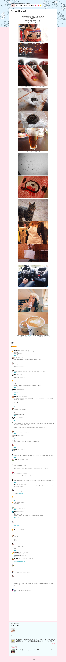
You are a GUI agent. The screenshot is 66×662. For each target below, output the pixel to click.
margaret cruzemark (17, 350)
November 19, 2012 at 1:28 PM (20, 502)
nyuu (15, 543)
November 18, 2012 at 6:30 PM (21, 435)
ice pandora (14, 2)
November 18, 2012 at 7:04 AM (19, 357)
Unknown (15, 496)
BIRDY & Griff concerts (15, 646)
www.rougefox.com (17, 578)
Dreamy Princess (17, 521)
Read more (53, 633)
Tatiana (15, 408)
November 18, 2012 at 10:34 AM (23, 396)
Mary (15, 511)
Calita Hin (15, 449)
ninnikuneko (16, 396)
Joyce (15, 489)
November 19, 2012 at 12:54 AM (21, 444)
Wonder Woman (16, 552)
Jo (14, 357)
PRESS (32, 5)
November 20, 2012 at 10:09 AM (24, 552)
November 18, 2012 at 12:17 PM (20, 422)
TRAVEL (25, 5)
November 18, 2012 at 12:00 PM (20, 417)
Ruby (15, 362)
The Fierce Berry (17, 459)
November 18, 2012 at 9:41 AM (19, 380)
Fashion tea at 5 (16, 517)
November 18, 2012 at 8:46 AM (20, 374)
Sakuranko (16, 564)
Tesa (15, 502)
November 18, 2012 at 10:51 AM (21, 408)
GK (14, 380)
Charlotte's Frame (17, 402)
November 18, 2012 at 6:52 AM (25, 350)
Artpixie (15, 444)
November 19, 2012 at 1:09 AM (21, 449)
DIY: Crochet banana (14, 635)
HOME (13, 5)
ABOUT (17, 5)
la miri (15, 374)
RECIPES (21, 5)
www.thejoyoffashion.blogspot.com (19, 561)
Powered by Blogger (34, 657)
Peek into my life (13, 346)
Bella (15, 389)
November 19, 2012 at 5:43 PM (20, 511)
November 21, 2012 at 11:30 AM (21, 575)
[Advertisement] (33, 613)
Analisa (15, 575)
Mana (15, 422)
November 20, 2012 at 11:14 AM (30, 558)
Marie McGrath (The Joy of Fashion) (20, 558)
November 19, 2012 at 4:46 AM (22, 484)
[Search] (56, 2)
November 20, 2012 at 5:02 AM (21, 529)
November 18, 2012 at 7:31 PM (19, 440)
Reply (15, 355)
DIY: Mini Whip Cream (15, 625)
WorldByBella (16, 392)
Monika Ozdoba (16, 535)
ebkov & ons (29, 335)
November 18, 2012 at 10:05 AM (20, 389)
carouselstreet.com (20, 493)
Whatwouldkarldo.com (17, 571)
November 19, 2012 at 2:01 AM (24, 459)
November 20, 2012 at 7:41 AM (20, 543)
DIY (29, 5)
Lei (14, 417)
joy (14, 440)
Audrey (15, 435)
